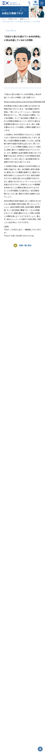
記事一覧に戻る (25, 245)
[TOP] (40, 749)
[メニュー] (42, 3)
